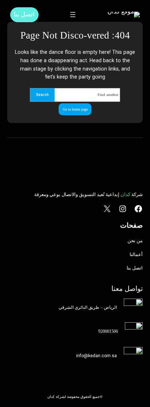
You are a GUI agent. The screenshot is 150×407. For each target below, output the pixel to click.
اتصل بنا (24, 14)
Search (42, 95)
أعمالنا (136, 254)
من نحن (135, 240)
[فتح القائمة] (72, 14)
